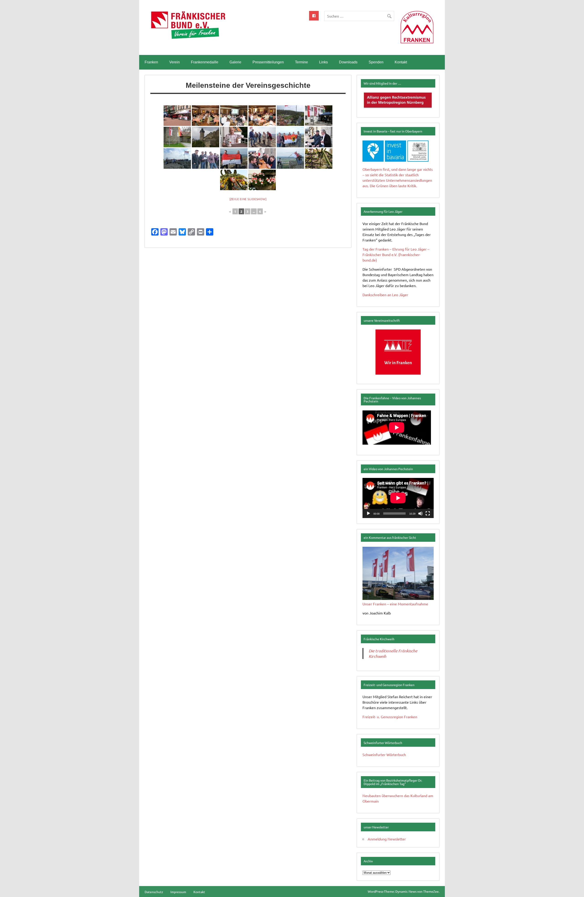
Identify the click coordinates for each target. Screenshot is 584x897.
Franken (151, 62)
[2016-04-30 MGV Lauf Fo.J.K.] (205, 115)
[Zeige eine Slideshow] (248, 199)
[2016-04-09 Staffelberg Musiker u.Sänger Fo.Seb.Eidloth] (177, 158)
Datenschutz (154, 891)
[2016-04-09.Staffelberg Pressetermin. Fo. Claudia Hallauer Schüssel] (262, 137)
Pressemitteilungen (268, 62)
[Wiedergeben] (368, 513)
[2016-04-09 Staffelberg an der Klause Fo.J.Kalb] (262, 158)
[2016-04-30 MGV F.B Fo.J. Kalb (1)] (262, 115)
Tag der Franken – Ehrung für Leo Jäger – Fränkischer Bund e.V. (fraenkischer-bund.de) (395, 254)
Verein (174, 62)
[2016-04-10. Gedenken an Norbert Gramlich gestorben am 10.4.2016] (234, 137)
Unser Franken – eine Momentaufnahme (395, 603)
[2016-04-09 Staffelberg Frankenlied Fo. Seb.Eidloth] (205, 158)
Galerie (235, 62)
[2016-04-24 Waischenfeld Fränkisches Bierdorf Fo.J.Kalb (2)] (318, 115)
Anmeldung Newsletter (387, 839)
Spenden (376, 62)
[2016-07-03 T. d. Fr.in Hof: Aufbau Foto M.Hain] (177, 115)
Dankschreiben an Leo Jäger (385, 294)
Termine (301, 62)
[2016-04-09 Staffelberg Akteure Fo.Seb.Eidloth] (290, 158)
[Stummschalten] (420, 513)
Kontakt (401, 62)
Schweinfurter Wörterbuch (384, 754)
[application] (398, 498)
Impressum (178, 891)
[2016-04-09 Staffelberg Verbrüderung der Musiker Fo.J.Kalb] (318, 137)
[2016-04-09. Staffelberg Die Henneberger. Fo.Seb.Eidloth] (290, 137)
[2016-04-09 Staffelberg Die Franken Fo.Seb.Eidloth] (234, 158)
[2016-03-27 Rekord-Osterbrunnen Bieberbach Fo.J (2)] (318, 158)
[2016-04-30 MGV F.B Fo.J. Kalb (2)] (234, 115)
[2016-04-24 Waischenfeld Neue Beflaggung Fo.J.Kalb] (290, 115)
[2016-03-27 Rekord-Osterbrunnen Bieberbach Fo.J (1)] (234, 180)
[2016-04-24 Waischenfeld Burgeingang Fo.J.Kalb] (177, 137)
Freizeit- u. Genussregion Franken (389, 716)
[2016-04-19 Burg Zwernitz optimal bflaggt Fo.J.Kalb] (205, 137)
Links (323, 62)
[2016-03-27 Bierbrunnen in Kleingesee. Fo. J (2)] (262, 180)
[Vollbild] (427, 513)
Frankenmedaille (204, 62)
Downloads (348, 62)
